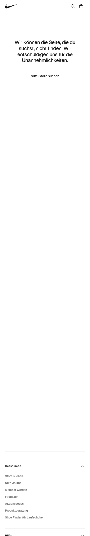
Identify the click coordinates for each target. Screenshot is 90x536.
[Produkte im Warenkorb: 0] (81, 6)
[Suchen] (73, 6)
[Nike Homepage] (11, 6)
